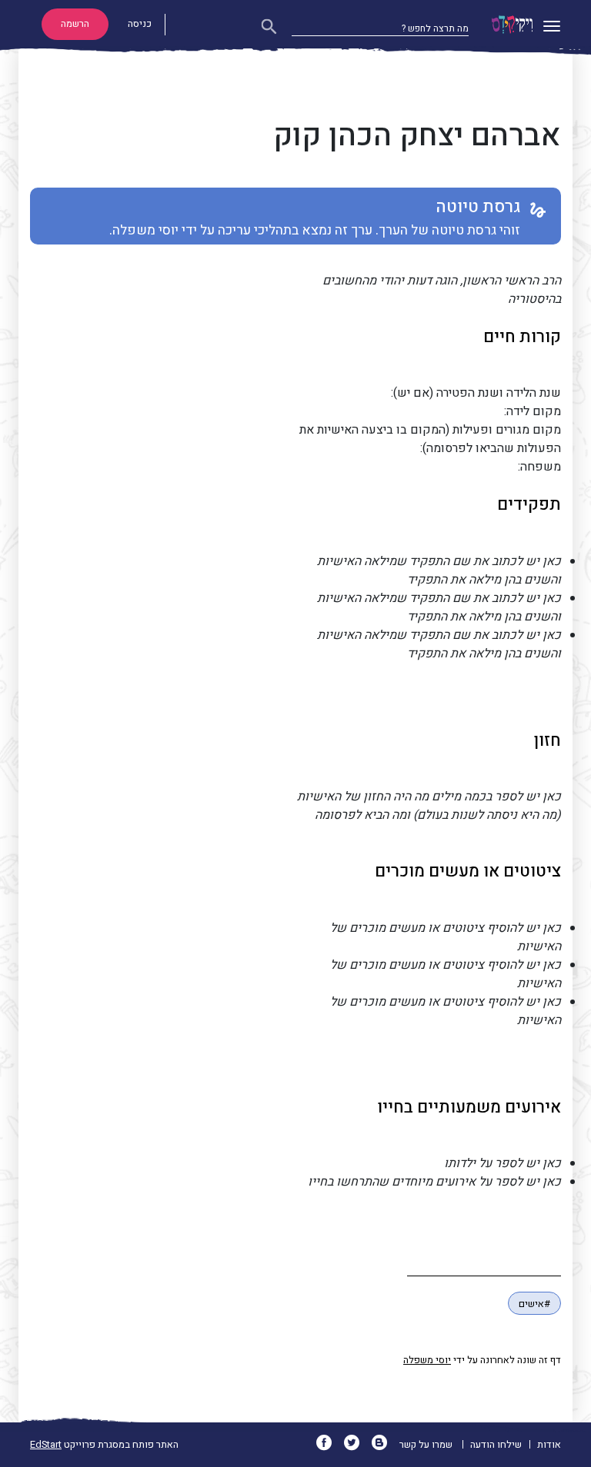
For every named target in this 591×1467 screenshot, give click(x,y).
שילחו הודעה (496, 1445)
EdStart (46, 1445)
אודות (549, 1445)
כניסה (140, 24)
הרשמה (75, 24)
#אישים (534, 1304)
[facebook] (329, 1445)
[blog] (384, 1445)
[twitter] (356, 1445)
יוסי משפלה (427, 1360)
